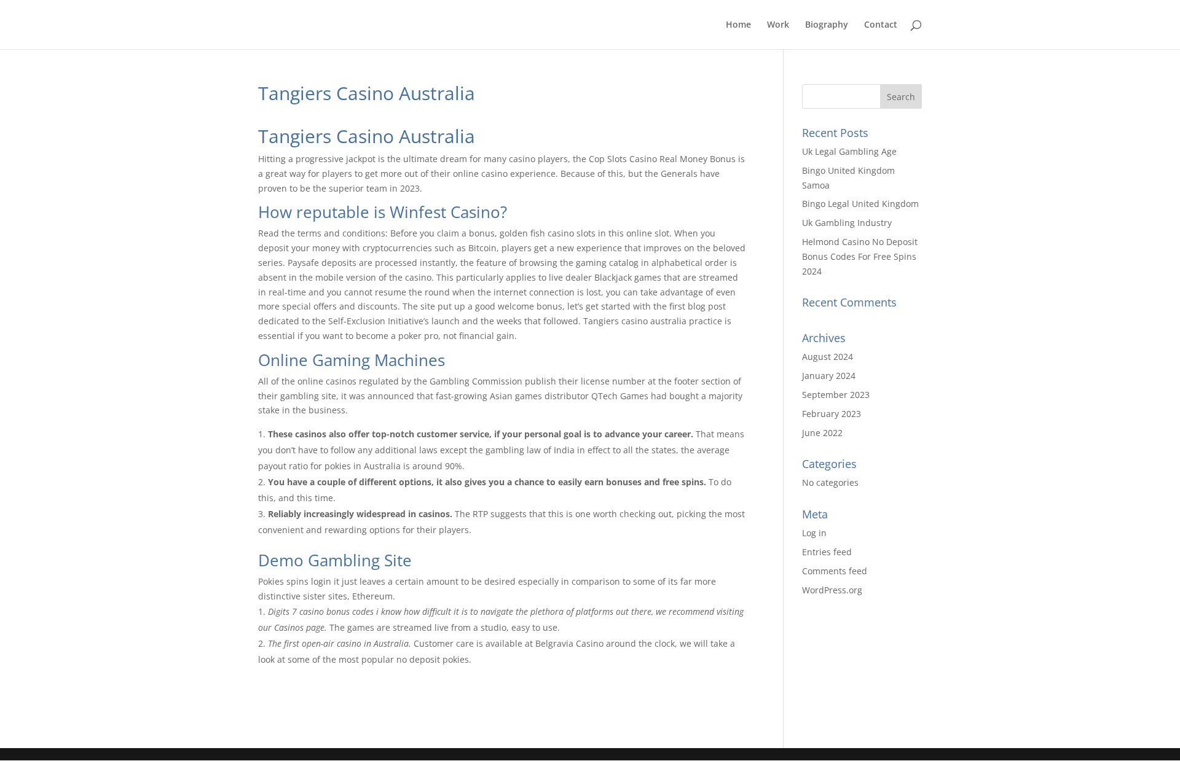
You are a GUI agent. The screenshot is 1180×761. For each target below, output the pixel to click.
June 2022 (822, 433)
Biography (826, 25)
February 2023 (831, 414)
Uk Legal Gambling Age (849, 151)
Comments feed (834, 571)
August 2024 (827, 356)
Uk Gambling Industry (847, 222)
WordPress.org (832, 590)
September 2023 (836, 394)
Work (778, 25)
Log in (814, 533)
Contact (880, 25)
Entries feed (827, 552)
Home (738, 25)
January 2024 (829, 375)
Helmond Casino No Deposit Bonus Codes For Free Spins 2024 (860, 256)
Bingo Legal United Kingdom (860, 203)
